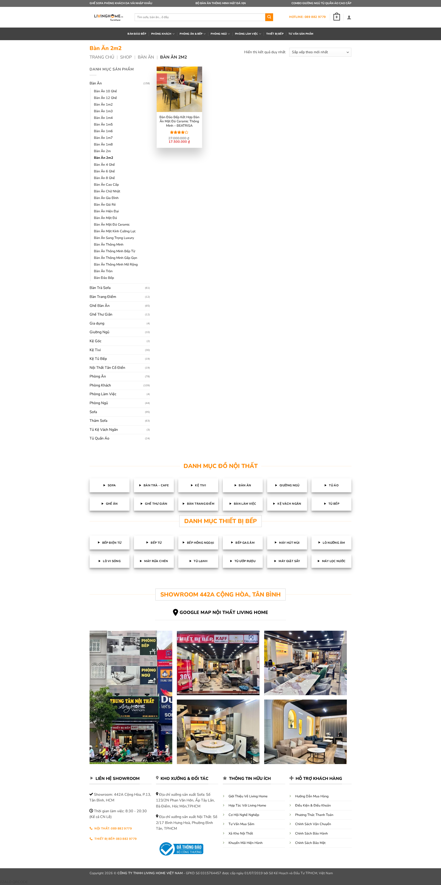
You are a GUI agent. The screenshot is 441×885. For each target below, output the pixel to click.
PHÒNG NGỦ (219, 34)
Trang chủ (102, 57)
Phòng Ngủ (99, 403)
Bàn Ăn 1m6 (103, 131)
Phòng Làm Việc (103, 394)
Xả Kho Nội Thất (241, 833)
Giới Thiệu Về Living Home (248, 796)
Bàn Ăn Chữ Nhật (107, 191)
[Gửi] (269, 17)
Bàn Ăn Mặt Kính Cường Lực (115, 231)
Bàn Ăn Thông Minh (108, 244)
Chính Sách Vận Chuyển (313, 824)
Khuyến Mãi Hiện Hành (246, 842)
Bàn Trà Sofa (100, 287)
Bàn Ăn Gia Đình (106, 198)
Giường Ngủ (99, 332)
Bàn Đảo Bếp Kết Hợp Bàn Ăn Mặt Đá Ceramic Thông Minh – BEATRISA (179, 121)
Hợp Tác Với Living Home (247, 805)
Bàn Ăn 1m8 (103, 144)
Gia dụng (97, 323)
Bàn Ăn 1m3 (103, 111)
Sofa (93, 411)
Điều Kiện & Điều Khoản (313, 805)
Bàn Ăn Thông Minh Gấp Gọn (115, 257)
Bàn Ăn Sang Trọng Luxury (114, 237)
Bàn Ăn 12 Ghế (105, 97)
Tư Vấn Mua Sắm (241, 824)
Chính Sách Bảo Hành (311, 833)
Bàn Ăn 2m (102, 151)
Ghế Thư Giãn (101, 314)
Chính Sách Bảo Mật (310, 842)
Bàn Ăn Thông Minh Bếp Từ (114, 251)
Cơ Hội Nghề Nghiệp (244, 814)
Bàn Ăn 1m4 (103, 117)
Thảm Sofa (98, 420)
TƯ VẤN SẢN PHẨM (300, 34)
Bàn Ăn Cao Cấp (106, 184)
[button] (337, 17)
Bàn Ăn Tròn (103, 271)
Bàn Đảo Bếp (104, 277)
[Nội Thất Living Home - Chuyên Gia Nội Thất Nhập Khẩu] (109, 17)
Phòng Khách (100, 385)
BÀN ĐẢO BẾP (136, 34)
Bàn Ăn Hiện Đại (106, 211)
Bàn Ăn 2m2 (103, 157)
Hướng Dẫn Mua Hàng (311, 796)
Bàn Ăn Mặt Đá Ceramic (112, 224)
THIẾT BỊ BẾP (274, 34)
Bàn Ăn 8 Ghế (104, 178)
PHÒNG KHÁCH (161, 34)
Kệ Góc (95, 341)
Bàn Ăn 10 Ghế (105, 91)
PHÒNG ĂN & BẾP (191, 34)
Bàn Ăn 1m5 (103, 124)
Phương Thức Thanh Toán (314, 814)
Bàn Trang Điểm (103, 296)
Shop (126, 57)
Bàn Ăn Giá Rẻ (105, 204)
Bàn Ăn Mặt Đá (105, 218)
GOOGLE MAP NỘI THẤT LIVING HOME (224, 612)
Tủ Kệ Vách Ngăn (104, 429)
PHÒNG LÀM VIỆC (246, 34)
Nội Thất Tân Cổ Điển (107, 367)
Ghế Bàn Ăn (100, 305)
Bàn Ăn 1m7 (103, 137)
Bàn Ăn (146, 57)
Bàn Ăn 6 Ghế (104, 171)
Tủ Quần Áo (99, 438)
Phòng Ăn (98, 376)
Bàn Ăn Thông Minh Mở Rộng (116, 264)
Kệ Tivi (95, 350)
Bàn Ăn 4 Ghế (104, 164)
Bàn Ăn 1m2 (103, 104)
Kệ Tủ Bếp (98, 358)
